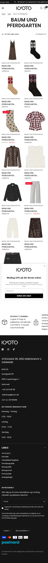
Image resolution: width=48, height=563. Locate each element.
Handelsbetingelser (10, 460)
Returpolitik (6, 467)
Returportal (7, 470)
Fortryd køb (6, 473)
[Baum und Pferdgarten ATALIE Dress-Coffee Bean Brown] (13, 50)
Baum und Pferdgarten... (8, 67)
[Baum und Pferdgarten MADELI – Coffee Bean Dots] (13, 157)
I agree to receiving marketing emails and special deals (23, 508)
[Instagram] (9, 349)
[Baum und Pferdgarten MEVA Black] (13, 192)
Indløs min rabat (24, 295)
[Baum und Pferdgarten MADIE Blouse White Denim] (35, 157)
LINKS (5, 447)
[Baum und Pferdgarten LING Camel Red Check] (13, 85)
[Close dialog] (44, 265)
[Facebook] (4, 349)
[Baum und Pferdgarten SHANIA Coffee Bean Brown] (35, 228)
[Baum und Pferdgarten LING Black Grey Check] (35, 50)
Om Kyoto (6, 453)
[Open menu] (3, 8)
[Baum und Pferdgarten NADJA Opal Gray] (35, 192)
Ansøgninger (7, 477)
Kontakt (5, 456)
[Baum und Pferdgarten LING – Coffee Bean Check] (35, 85)
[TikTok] (15, 349)
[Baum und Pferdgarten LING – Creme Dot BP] (13, 121)
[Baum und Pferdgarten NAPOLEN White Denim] (13, 228)
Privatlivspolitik (8, 463)
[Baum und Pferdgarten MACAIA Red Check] (35, 121)
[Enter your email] (44, 501)
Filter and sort (12, 34)
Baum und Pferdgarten (11, 63)
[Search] (41, 8)
